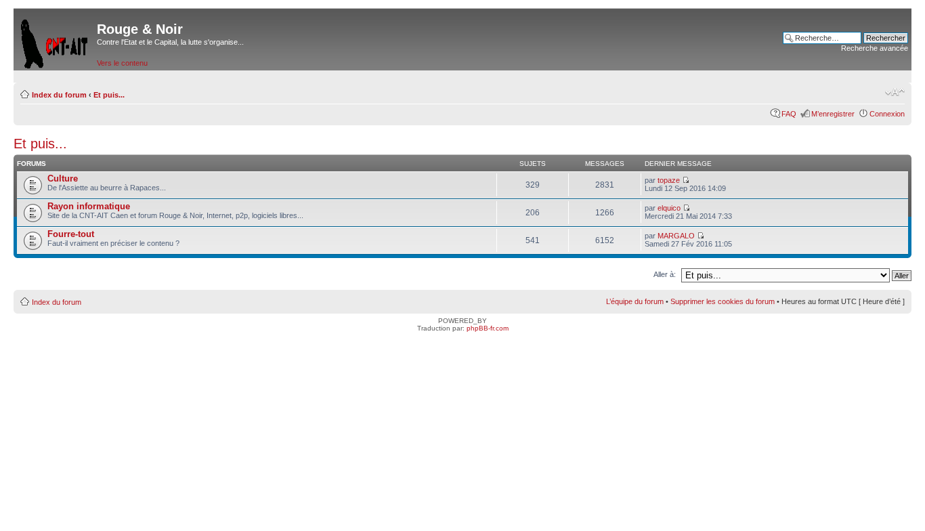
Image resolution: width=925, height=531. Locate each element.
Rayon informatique (88, 206)
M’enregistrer (833, 114)
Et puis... (109, 95)
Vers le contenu (122, 63)
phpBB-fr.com (488, 328)
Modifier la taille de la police (895, 92)
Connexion (887, 114)
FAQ (788, 114)
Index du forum (59, 95)
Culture (62, 178)
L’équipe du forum (635, 301)
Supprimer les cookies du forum (722, 301)
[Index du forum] (55, 41)
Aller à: (664, 274)
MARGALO (676, 236)
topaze (669, 180)
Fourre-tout (70, 234)
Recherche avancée (874, 48)
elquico (669, 208)
